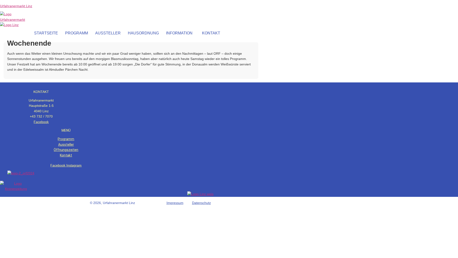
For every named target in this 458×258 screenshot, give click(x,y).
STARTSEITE (46, 33)
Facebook (41, 122)
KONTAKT (211, 33)
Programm (66, 139)
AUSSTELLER (108, 33)
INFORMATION (179, 33)
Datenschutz (201, 203)
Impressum (175, 203)
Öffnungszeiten (66, 150)
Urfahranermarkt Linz (16, 6)
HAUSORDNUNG (143, 33)
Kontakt (66, 155)
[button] (180, 33)
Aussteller (66, 144)
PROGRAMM (76, 33)
